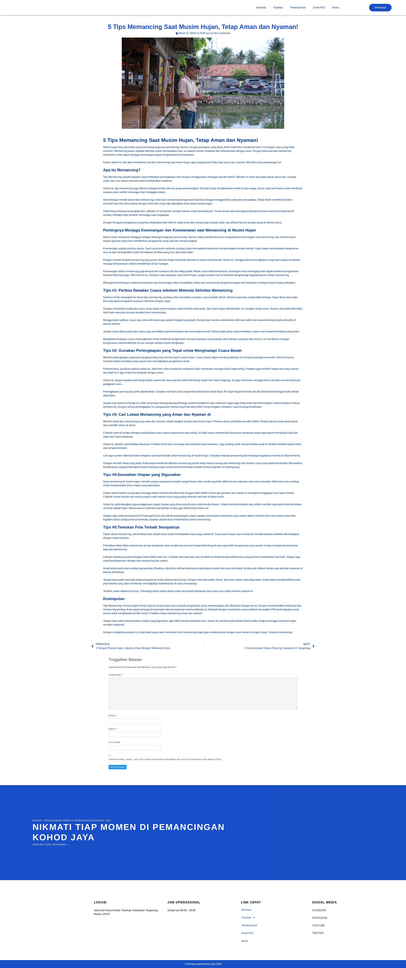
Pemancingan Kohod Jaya (138, 605)
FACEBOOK (319, 910)
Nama (113, 715)
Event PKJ (319, 7)
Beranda (261, 7)
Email (113, 729)
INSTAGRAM (319, 918)
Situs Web (114, 742)
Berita (335, 7)
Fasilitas (278, 7)
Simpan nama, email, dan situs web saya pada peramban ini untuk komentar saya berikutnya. (165, 759)
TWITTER (318, 933)
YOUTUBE (318, 925)
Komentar (116, 674)
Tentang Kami (298, 7)
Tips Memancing (112, 177)
